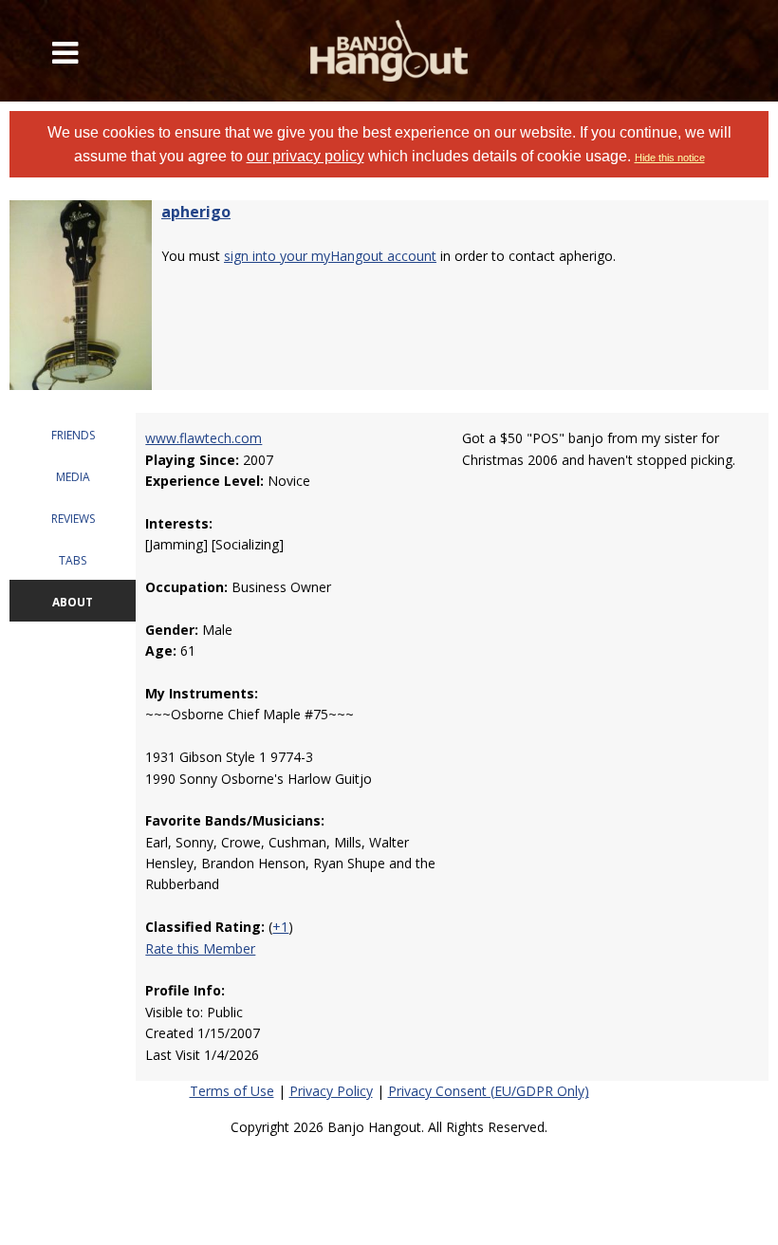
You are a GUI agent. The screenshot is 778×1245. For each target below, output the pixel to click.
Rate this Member (200, 948)
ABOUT (72, 602)
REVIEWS (73, 519)
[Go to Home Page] (389, 51)
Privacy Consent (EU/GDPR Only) (488, 1091)
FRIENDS (73, 435)
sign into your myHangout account (330, 256)
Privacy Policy (331, 1091)
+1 (280, 927)
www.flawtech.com (203, 438)
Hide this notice (670, 157)
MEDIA (73, 477)
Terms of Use (232, 1091)
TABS (72, 560)
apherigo (196, 211)
